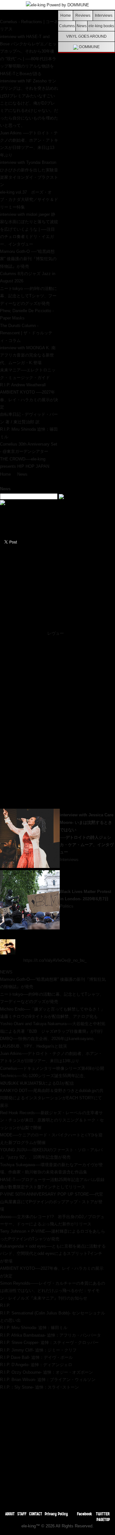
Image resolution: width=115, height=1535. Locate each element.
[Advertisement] (57, 1448)
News (82, 26)
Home (65, 15)
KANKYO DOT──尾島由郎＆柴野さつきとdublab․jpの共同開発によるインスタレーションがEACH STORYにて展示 (51, 1098)
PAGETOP (103, 1519)
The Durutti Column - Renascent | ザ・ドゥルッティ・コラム (26, 333)
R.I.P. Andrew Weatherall (23, 384)
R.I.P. (5, 1305)
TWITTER (103, 1514)
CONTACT (35, 1514)
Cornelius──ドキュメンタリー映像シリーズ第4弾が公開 (52, 1068)
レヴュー (55, 633)
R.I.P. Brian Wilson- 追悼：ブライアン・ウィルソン (48, 1379)
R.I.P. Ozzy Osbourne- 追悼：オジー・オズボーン (46, 1372)
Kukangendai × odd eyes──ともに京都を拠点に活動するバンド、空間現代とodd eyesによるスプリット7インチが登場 (53, 1253)
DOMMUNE (89, 47)
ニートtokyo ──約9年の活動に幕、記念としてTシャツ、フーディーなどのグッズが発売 (28, 296)
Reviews (82, 15)
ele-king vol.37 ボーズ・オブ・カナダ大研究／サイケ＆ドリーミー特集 (29, 199)
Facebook (84, 1514)
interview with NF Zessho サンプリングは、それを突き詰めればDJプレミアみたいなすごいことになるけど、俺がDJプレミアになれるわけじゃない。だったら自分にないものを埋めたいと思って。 (29, 103)
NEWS (6, 972)
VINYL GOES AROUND (86, 36)
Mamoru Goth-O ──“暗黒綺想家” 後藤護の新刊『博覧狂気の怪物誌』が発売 (28, 259)
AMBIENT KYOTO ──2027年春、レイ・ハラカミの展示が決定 (29, 399)
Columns (67, 26)
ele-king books (101, 26)
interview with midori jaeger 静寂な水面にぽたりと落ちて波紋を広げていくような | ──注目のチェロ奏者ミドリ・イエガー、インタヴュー (29, 229)
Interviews (103, 15)
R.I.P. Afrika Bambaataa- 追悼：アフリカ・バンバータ (50, 1335)
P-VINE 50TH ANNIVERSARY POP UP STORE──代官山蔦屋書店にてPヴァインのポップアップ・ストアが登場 (51, 1201)
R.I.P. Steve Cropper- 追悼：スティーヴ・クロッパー (49, 1342)
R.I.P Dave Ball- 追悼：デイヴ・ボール (36, 1357)
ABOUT (10, 1514)
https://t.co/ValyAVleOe (45, 960)
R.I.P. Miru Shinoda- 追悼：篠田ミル (33, 1327)
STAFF (22, 1514)
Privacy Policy (56, 1514)
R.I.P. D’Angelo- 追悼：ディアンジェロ (36, 1364)
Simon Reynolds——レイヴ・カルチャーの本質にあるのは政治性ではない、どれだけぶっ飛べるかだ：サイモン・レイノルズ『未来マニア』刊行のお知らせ (52, 1291)
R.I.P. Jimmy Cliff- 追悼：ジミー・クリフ (38, 1350)
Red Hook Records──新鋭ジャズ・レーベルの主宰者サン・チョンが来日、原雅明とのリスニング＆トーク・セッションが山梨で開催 (52, 1120)
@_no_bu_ (77, 960)
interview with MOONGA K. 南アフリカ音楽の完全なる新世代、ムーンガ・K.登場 (28, 355)
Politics (66, 906)
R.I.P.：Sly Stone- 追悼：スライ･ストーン (39, 1387)
